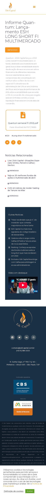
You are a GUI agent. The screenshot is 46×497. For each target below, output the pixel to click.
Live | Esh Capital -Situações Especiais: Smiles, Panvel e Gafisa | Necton (24, 162)
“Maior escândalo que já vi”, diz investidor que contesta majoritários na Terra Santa (24, 222)
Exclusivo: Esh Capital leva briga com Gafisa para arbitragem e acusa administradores (24, 262)
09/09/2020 (14, 170)
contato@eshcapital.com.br (23, 348)
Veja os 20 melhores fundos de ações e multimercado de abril (22, 176)
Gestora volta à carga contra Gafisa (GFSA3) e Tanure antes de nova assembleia (23, 241)
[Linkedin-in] (26, 337)
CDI (7, 136)
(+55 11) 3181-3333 (23, 351)
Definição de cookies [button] (13, 491)
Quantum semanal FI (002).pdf (23, 123)
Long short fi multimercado (24, 136)
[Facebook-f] (12, 337)
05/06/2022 (14, 183)
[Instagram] (33, 337)
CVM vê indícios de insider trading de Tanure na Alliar (23, 189)
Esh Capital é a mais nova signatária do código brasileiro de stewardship (23, 232)
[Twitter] (19, 337)
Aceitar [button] (30, 491)
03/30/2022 (13, 196)
